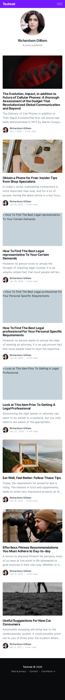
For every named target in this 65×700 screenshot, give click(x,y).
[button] (59, 4)
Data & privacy (18, 671)
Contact (34, 671)
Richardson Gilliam (20, 128)
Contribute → (48, 671)
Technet (9, 4)
